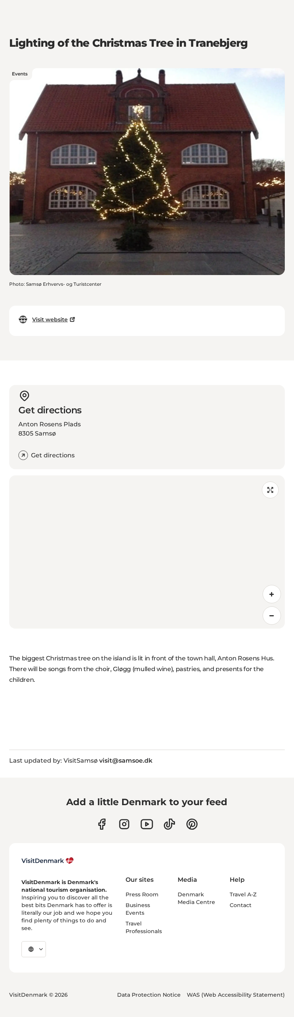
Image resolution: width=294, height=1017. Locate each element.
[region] (147, 552)
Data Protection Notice (149, 994)
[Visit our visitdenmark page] (147, 824)
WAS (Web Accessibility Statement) (236, 994)
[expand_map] (270, 489)
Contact (241, 905)
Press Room (142, 894)
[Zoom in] (272, 594)
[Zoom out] (272, 615)
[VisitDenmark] (47, 861)
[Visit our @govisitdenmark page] (169, 824)
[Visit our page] (124, 824)
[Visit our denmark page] (101, 824)
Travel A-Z (243, 894)
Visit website (50, 319)
